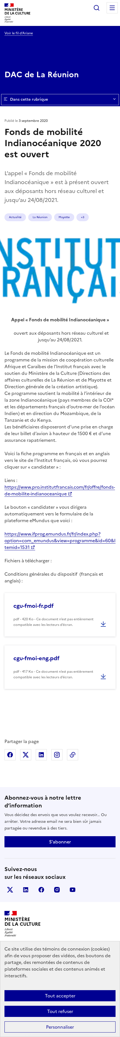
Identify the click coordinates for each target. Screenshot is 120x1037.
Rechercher (96, 7)
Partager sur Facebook (10, 754)
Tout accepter (60, 995)
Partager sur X (25, 754)
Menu (112, 7)
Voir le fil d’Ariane (18, 33)
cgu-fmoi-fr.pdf (33, 606)
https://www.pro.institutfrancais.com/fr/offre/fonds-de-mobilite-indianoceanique (59, 490)
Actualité (15, 217)
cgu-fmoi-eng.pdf (36, 658)
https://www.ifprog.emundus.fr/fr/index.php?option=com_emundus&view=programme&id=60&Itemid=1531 (60, 540)
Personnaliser (60, 1027)
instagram (57, 889)
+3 (82, 217)
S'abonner (60, 841)
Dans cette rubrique (29, 99)
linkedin (25, 889)
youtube (72, 889)
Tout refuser (60, 1011)
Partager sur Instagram (57, 754)
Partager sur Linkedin (41, 754)
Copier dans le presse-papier (72, 754)
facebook (41, 889)
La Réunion (40, 217)
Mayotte (64, 217)
